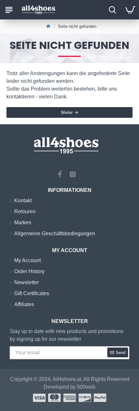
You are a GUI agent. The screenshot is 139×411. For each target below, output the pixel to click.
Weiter (67, 112)
